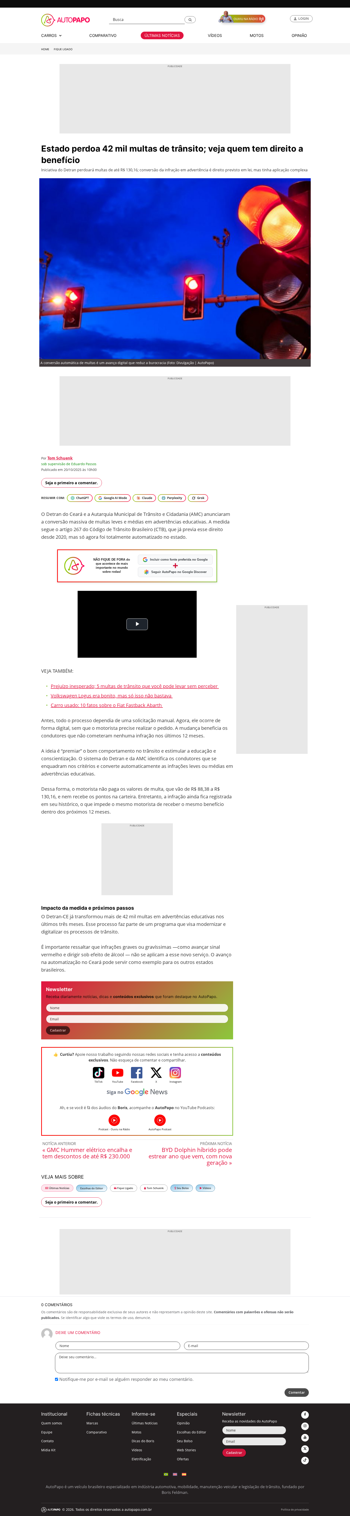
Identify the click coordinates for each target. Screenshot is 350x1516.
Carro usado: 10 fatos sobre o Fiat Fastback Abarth (107, 705)
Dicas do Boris (143, 1441)
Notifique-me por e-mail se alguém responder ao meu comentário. (126, 1379)
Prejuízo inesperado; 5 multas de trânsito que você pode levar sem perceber (135, 686)
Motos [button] (257, 35)
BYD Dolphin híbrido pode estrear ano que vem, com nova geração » (190, 1156)
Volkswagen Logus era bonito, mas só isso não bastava (112, 695)
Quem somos (51, 1423)
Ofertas (183, 1459)
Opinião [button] (299, 35)
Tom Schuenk (60, 458)
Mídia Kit (48, 1450)
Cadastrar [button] (58, 1030)
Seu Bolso (182, 1188)
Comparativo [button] (102, 35)
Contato (47, 1441)
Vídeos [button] (215, 35)
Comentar (297, 1392)
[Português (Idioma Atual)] (165, 1474)
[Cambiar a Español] (184, 1474)
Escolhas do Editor (91, 1188)
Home (45, 49)
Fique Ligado (63, 49)
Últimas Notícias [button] (162, 35)
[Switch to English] (175, 1474)
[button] (190, 19)
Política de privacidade (295, 1509)
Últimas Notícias (58, 1188)
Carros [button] (49, 35)
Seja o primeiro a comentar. (71, 482)
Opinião (183, 1423)
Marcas (92, 1423)
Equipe (46, 1432)
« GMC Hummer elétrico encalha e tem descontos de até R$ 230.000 (87, 1153)
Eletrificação (141, 1459)
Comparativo (96, 1432)
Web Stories (186, 1450)
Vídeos (206, 1188)
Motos (136, 1432)
